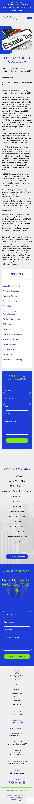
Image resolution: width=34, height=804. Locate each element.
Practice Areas (17, 693)
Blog (9, 82)
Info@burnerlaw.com (17, 773)
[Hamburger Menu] (29, 18)
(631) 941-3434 (17, 714)
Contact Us (17, 704)
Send (17, 440)
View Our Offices (17, 557)
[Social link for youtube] (24, 782)
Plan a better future (17, 656)
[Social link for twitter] (16, 782)
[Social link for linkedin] (20, 783)
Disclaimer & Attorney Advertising (17, 790)
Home (3, 82)
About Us (17, 689)
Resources (17, 697)
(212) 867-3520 (17, 723)
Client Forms (17, 700)
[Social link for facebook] (9, 782)
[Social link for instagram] (12, 782)
